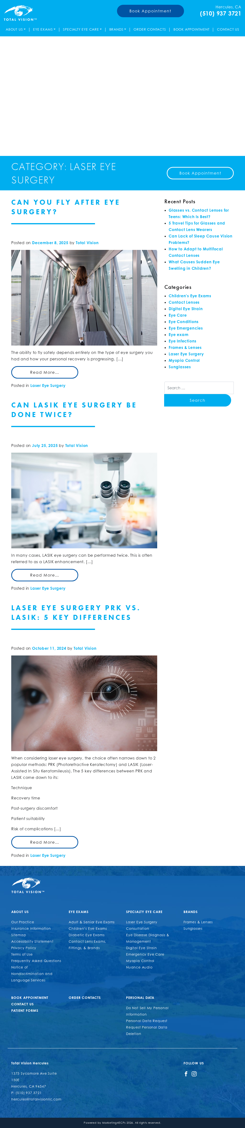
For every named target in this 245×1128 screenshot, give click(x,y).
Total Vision (87, 242)
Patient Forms (24, 1010)
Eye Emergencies (186, 328)
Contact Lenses (184, 302)
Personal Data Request (146, 1021)
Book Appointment (150, 11)
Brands (116, 29)
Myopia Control (184, 360)
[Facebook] (186, 1073)
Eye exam (178, 334)
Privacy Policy (23, 948)
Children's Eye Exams (190, 295)
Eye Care (178, 315)
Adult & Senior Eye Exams (92, 922)
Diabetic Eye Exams (86, 935)
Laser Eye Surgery (48, 385)
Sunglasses (180, 366)
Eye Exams (43, 29)
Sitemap (18, 935)
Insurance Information (31, 928)
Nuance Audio (139, 967)
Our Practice (22, 922)
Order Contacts (150, 29)
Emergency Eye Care (145, 954)
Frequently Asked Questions (36, 961)
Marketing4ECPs (114, 1122)
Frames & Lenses (185, 347)
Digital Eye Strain (186, 308)
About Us (14, 29)
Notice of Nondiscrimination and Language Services (32, 973)
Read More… (44, 372)
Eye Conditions (184, 321)
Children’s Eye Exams (88, 928)
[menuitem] (16, 29)
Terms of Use (22, 954)
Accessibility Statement (32, 941)
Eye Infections (182, 341)
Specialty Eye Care (81, 29)
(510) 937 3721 (220, 13)
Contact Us (228, 29)
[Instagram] (194, 1073)
